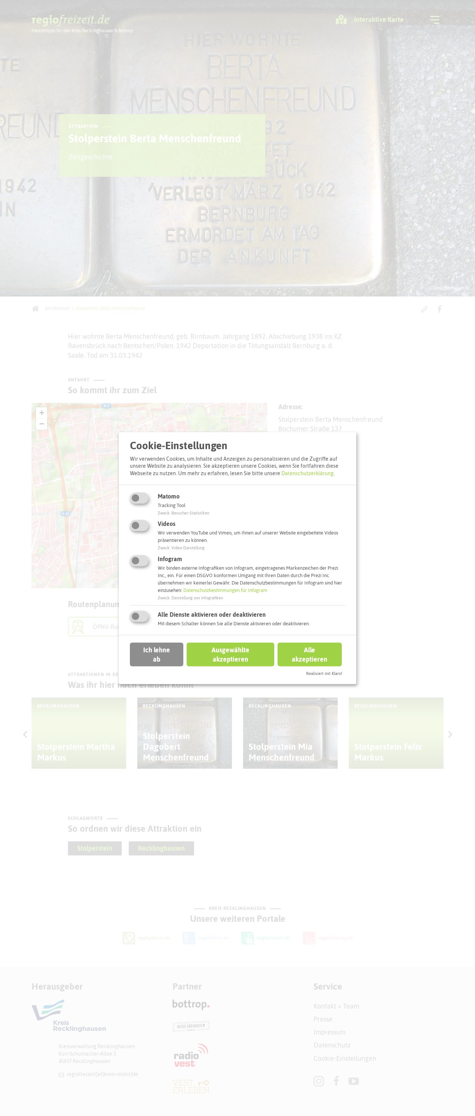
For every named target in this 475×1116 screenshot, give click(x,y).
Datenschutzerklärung (307, 473)
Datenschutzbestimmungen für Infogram (225, 590)
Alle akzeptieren (309, 654)
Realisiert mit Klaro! (324, 673)
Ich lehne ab (156, 654)
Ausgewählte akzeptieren (230, 654)
